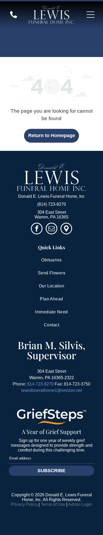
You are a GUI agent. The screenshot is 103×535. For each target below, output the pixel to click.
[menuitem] (51, 260)
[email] (51, 229)
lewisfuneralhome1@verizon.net (51, 390)
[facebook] (37, 229)
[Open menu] (91, 15)
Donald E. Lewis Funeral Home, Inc (51, 196)
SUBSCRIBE (51, 470)
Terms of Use (53, 504)
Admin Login (80, 504)
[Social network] (66, 229)
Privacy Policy (24, 504)
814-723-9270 (40, 384)
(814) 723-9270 (51, 204)
